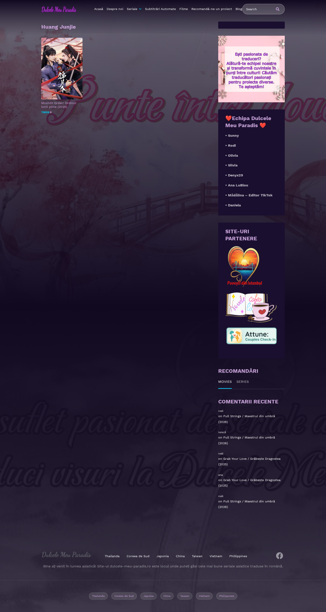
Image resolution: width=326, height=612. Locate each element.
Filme (183, 9)
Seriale (132, 9)
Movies (225, 381)
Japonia (163, 556)
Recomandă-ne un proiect (211, 9)
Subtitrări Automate (160, 9)
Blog (239, 9)
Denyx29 (235, 175)
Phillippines (238, 556)
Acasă (98, 9)
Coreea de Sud (138, 556)
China (180, 556)
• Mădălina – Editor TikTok (249, 195)
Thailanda (112, 556)
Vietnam (216, 556)
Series (242, 381)
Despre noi (115, 9)
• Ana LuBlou (236, 185)
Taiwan (197, 556)
